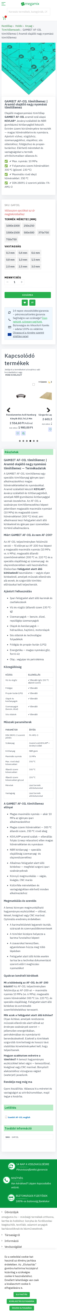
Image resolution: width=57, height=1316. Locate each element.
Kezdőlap (7, 26)
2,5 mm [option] (23, 266)
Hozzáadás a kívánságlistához (25, 303)
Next (47, 409)
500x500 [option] (29, 232)
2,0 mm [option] (10, 266)
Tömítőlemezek (11, 29)
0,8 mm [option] (10, 259)
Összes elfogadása (22, 1308)
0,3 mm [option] (10, 252)
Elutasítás (21, 1294)
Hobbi (18, 26)
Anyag (28, 26)
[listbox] (29, 233)
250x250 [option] (29, 225)
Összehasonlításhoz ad (32, 303)
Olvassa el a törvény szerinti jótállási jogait (28, 334)
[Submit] (46, 12)
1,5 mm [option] (35, 259)
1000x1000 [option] (13, 225)
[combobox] (28, 12)
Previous (10, 409)
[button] (18, 433)
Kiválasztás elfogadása (21, 1301)
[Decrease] (7, 282)
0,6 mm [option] (35, 252)
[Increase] (21, 282)
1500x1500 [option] (13, 232)
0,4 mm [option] (23, 252)
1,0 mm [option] (23, 259)
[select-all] (14, 375)
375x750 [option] (43, 232)
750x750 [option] (11, 239)
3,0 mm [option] (35, 266)
